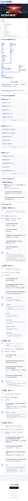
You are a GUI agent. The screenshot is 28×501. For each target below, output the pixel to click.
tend (11, 51)
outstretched (9, 332)
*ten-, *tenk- (13, 44)
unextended (9, 297)
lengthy (19, 218)
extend (3, 67)
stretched (8, 304)
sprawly (7, 313)
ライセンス (14, 493)
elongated (13, 432)
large (9, 381)
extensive (13, 351)
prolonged (7, 220)
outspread (8, 326)
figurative (8, 412)
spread (13, 326)
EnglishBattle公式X (6, 90)
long (7, 252)
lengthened (20, 432)
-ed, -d (20, 67)
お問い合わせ (14, 495)
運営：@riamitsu (14, 497)
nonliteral (13, 412)
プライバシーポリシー (14, 491)
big (6, 381)
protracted (13, 220)
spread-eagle (9, 320)
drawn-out (13, 218)
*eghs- (3, 44)
